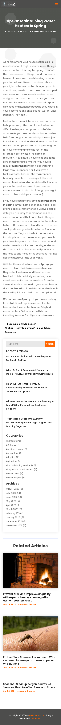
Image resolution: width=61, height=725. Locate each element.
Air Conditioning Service (18, 465)
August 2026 (12, 488)
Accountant (12, 453)
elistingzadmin (16, 31)
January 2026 (13, 517)
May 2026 (11, 501)
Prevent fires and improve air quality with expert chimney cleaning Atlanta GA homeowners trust (27, 597)
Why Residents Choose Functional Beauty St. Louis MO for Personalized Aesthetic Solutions (30, 405)
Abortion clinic (13, 440)
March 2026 (12, 509)
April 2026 (11, 505)
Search (50, 343)
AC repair (11, 445)
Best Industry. (36, 715)
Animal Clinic (12, 473)
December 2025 (14, 521)
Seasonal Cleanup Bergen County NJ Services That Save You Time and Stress (29, 685)
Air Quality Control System (19, 469)
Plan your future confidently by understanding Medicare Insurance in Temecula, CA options (26, 387)
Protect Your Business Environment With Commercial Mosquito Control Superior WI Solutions (29, 660)
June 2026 (11, 497)
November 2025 (14, 525)
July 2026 (11, 493)
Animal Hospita (13, 477)
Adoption (10, 457)
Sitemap (36, 718)
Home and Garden (46, 31)
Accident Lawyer (14, 449)
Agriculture (11, 461)
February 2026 (13, 513)
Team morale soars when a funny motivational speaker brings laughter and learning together (29, 422)
